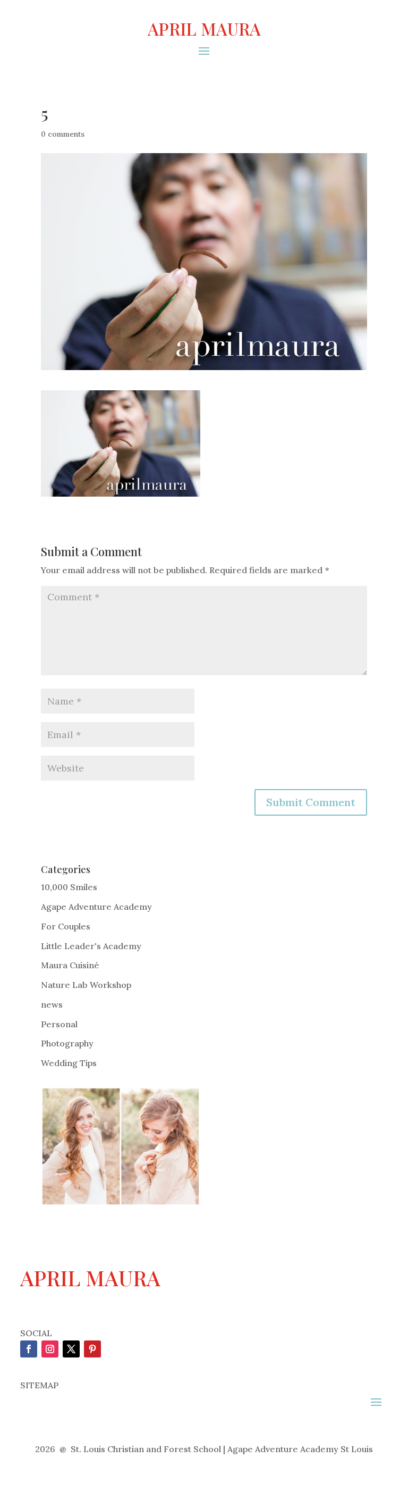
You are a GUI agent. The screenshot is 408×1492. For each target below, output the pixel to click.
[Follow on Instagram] (49, 1348)
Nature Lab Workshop (86, 984)
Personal (59, 1024)
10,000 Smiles (69, 887)
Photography (67, 1043)
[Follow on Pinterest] (92, 1348)
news (52, 1004)
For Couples (65, 926)
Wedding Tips (69, 1063)
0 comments (62, 134)
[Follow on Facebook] (28, 1348)
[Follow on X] (71, 1348)
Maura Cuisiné (70, 965)
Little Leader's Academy (91, 946)
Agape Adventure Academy (96, 906)
